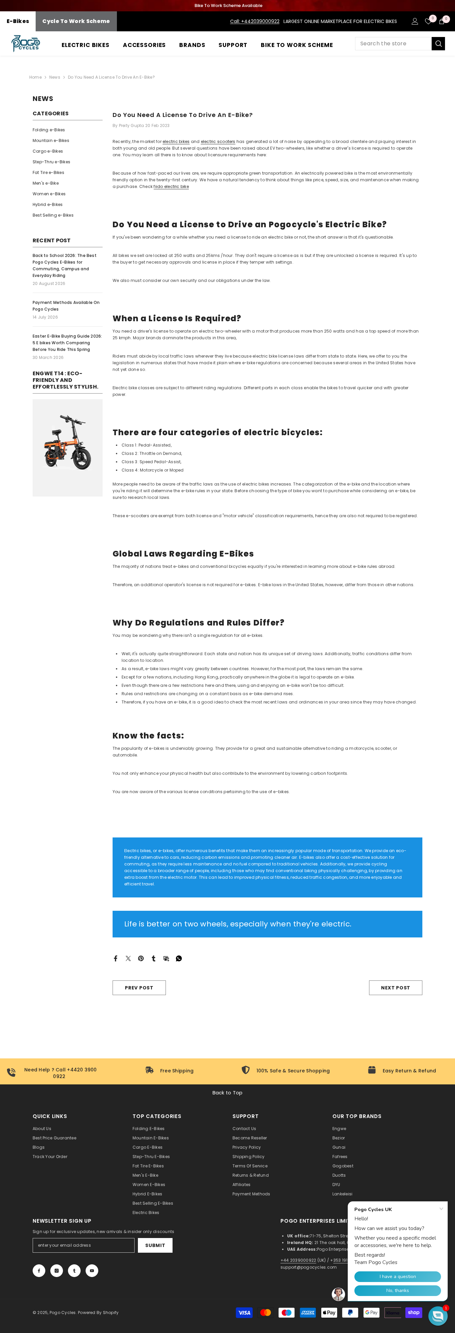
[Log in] (415, 21)
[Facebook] (116, 958)
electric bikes (176, 141)
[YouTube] (92, 1270)
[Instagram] (56, 1270)
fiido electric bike (171, 186)
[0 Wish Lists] (428, 21)
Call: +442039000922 (254, 21)
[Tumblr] (154, 958)
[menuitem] (68, 130)
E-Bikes (18, 21)
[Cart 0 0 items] (441, 21)
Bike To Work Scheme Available (228, 5)
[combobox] (393, 43)
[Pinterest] (141, 958)
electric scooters (218, 141)
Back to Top (228, 1092)
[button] (438, 1316)
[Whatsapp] (179, 958)
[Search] (400, 43)
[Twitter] (128, 958)
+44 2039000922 (298, 1260)
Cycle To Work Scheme (76, 21)
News (54, 77)
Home (35, 77)
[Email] (166, 958)
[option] (227, 5)
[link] (68, 448)
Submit (155, 1245)
